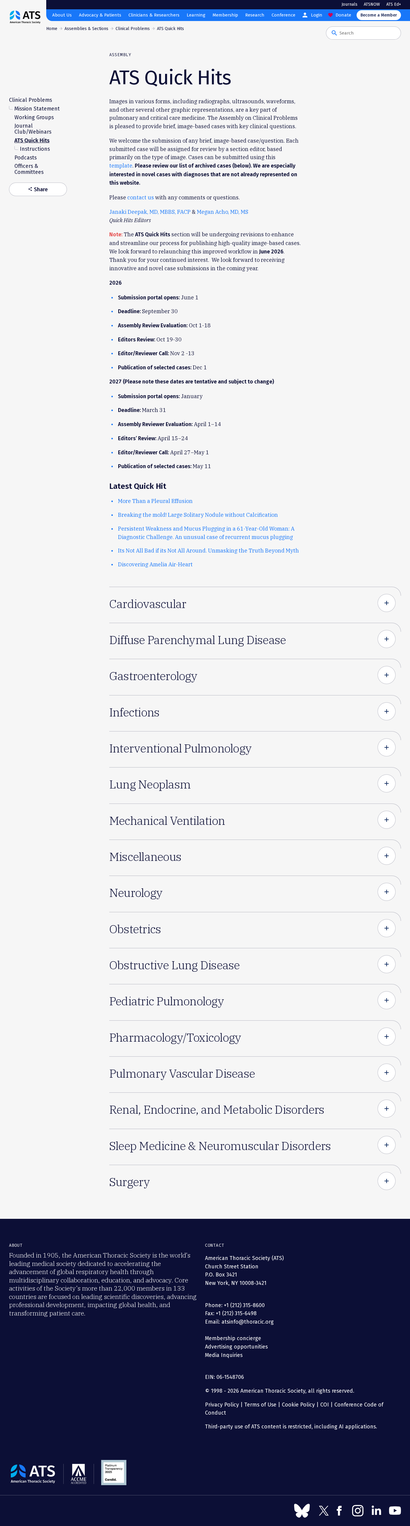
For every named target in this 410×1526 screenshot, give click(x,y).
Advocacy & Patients (100, 15)
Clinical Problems (133, 28)
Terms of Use (260, 1404)
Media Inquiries (224, 1355)
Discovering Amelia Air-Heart (155, 564)
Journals (349, 4)
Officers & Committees (29, 169)
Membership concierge (233, 1338)
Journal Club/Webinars (32, 129)
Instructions (35, 149)
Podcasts (25, 157)
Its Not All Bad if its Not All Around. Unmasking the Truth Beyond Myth (208, 550)
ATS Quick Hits (32, 140)
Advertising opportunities (236, 1346)
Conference (283, 15)
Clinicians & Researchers (153, 15)
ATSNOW (372, 4)
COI (324, 1404)
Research (254, 15)
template (120, 165)
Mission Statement (37, 108)
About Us (62, 15)
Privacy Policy (222, 1404)
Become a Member (378, 15)
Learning (196, 15)
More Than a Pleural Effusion (155, 501)
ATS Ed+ (393, 4)
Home (51, 28)
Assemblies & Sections (86, 28)
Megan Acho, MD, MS (222, 211)
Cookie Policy (298, 1404)
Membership (225, 15)
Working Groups (34, 117)
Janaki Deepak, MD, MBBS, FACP (150, 211)
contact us (140, 197)
